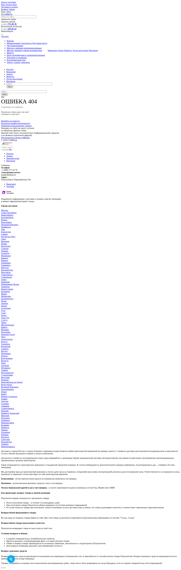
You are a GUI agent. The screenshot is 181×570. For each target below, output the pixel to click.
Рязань (4, 294)
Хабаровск (6, 263)
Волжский (5, 346)
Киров (4, 306)
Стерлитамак (7, 375)
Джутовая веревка (15, 46)
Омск (3, 239)
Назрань (4, 435)
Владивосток (7, 270)
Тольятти (5, 253)
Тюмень (4, 251)
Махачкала (6, 256)
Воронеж (5, 241)
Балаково (5, 425)
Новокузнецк (7, 289)
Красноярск (6, 222)
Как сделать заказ (9, 4)
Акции (60, 50)
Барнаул (4, 258)
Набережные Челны (10, 284)
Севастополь (7, 275)
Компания (52, 50)
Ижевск (4, 260)
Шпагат (10, 53)
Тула (3, 310)
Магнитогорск (7, 325)
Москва (4, 210)
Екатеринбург (7, 217)
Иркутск (5, 268)
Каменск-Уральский (10, 413)
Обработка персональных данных (16, 126)
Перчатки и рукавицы (17, 57)
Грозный (5, 365)
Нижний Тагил (8, 334)
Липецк (4, 303)
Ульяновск (5, 265)
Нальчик (5, 380)
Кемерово (5, 282)
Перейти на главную (10, 121)
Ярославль (6, 272)
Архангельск (7, 339)
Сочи (3, 313)
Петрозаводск (7, 373)
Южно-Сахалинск (9, 396)
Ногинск (5, 437)
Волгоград (6, 246)
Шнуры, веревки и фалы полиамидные (24, 50)
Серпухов (5, 439)
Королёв (5, 411)
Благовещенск (7, 389)
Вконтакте (11, 184)
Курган (4, 356)
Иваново (5, 330)
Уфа (3, 229)
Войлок (10, 41)
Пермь (4, 244)
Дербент (5, 444)
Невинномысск (8, 446)
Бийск (4, 394)
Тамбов (4, 370)
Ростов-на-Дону (8, 236)
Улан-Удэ (5, 318)
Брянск (4, 327)
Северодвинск (7, 408)
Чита (3, 337)
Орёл (3, 363)
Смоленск (5, 344)
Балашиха (5, 291)
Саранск (5, 349)
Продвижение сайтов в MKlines (15, 138)
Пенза (3, 301)
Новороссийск (7, 423)
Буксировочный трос (16, 60)
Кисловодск (6, 442)
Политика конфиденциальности (15, 123)
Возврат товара (8, 9)
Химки (4, 399)
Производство (12, 158)
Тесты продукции (80, 50)
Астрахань (6, 308)
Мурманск (5, 368)
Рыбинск (5, 427)
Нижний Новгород (9, 225)
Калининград (7, 299)
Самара (4, 234)
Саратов (4, 248)
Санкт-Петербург (9, 213)
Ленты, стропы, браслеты (18, 62)
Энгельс (4, 401)
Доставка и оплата (9, 7)
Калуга (4, 341)
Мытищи (5, 415)
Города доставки (8, 2)
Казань (4, 220)
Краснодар (6, 232)
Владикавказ (7, 358)
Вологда (4, 361)
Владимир (5, 332)
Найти (9, 87)
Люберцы (5, 420)
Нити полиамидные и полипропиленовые (26, 55)
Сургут (4, 320)
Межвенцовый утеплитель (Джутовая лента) (27, 43)
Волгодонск (6, 384)
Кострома (5, 377)
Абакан (4, 430)
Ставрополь (6, 277)
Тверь (3, 322)
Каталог (5, 36)
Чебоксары (6, 296)
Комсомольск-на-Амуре (12, 382)
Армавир (5, 406)
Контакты (93, 50)
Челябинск (6, 227)
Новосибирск (7, 215)
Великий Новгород (10, 387)
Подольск (5, 418)
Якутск (4, 351)
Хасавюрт (5, 432)
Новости (68, 50)
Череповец (6, 353)
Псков (4, 392)
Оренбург (5, 287)
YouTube (10, 186)
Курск (3, 315)
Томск (4, 279)
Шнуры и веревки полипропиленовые (24, 48)
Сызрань (5, 404)
